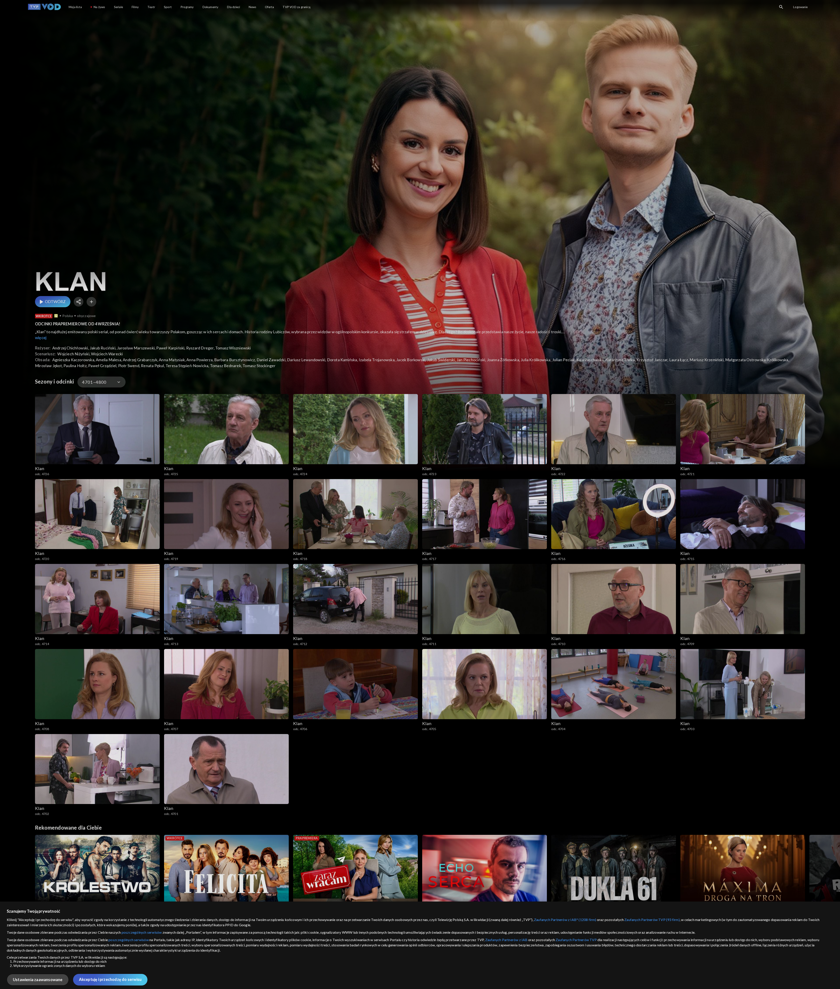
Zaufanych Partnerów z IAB (506, 940)
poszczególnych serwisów (142, 932)
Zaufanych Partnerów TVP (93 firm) (652, 919)
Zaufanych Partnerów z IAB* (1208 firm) (565, 919)
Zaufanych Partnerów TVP (576, 940)
